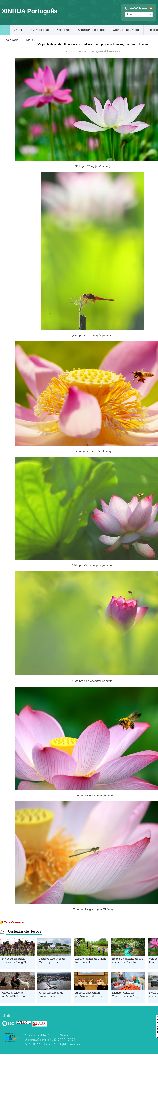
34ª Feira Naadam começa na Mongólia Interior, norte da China (16, 962)
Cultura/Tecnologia (92, 29)
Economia (63, 29)
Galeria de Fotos (25, 931)
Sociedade (11, 39)
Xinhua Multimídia (126, 29)
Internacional (39, 29)
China (18, 29)
